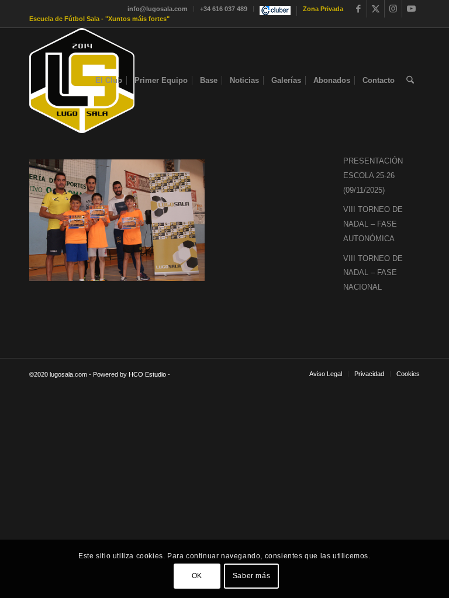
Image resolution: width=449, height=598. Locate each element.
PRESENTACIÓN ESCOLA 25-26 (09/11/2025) (373, 175)
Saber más (251, 576)
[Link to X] (375, 9)
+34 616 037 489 (223, 8)
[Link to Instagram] (393, 9)
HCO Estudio (147, 374)
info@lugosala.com (157, 8)
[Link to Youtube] (411, 9)
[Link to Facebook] (358, 9)
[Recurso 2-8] (81, 80)
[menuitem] (158, 9)
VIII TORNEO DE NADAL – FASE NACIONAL (373, 273)
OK (197, 576)
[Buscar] (410, 80)
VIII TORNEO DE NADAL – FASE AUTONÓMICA (373, 224)
